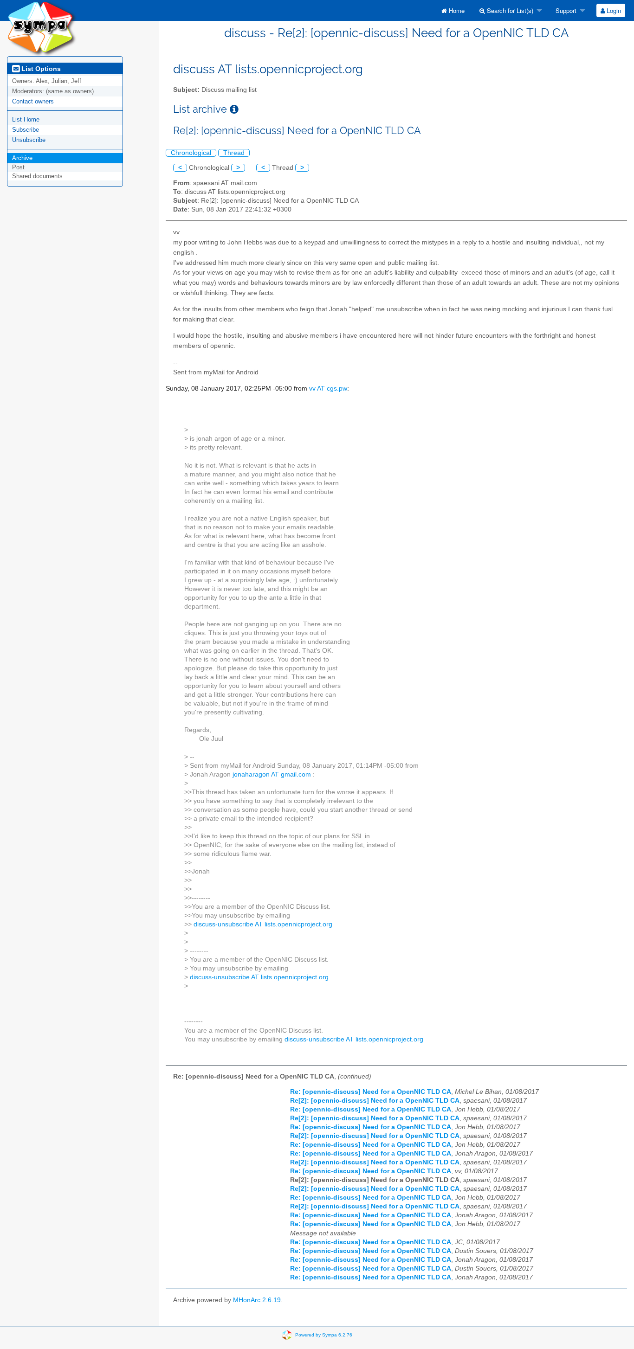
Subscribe (25, 129)
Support (565, 10)
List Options (40, 68)
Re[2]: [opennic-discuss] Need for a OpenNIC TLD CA (374, 1100)
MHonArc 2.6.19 (257, 1300)
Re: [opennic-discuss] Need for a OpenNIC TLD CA (370, 1091)
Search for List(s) (509, 10)
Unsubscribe (28, 139)
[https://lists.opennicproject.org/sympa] (42, 27)
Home (456, 10)
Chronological (191, 152)
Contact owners (33, 101)
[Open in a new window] (234, 109)
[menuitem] (453, 10)
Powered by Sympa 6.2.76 (323, 1334)
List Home (25, 119)
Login (613, 10)
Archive (22, 157)
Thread (234, 152)
